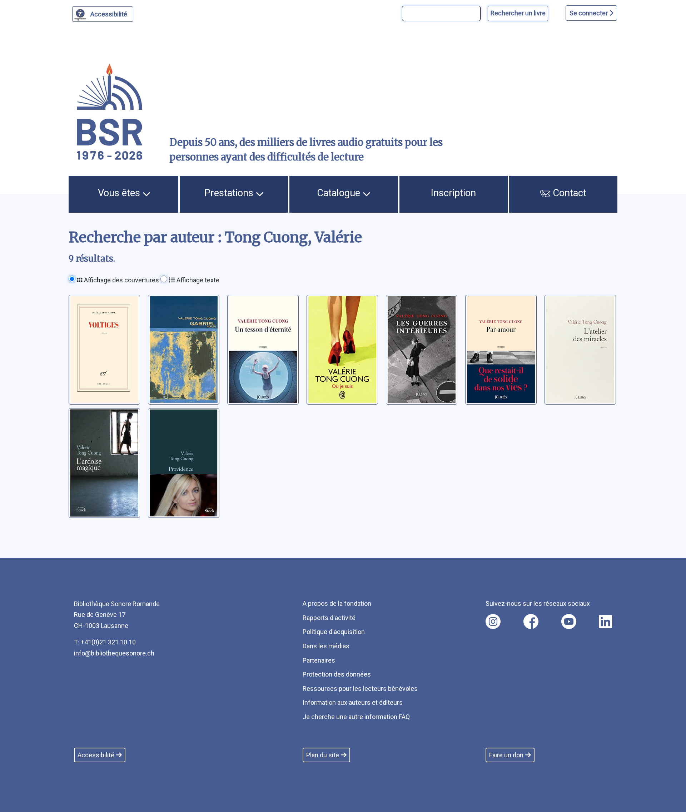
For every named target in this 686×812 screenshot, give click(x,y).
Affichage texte (197, 280)
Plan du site (322, 755)
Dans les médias (326, 646)
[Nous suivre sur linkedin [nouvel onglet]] (605, 621)
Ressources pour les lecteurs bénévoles (360, 688)
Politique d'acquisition (334, 631)
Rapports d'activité (329, 618)
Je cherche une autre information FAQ (356, 717)
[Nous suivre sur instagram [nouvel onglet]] (493, 621)
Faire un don (506, 755)
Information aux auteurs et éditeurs (353, 702)
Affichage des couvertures (121, 280)
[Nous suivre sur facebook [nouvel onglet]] (530, 621)
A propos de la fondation (337, 603)
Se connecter (589, 13)
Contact (568, 193)
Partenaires (319, 660)
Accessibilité (108, 14)
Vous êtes (120, 193)
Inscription (453, 193)
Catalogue (340, 193)
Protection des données (337, 674)
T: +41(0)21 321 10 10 (105, 642)
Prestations (230, 193)
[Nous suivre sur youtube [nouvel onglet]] (568, 621)
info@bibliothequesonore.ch (114, 653)
